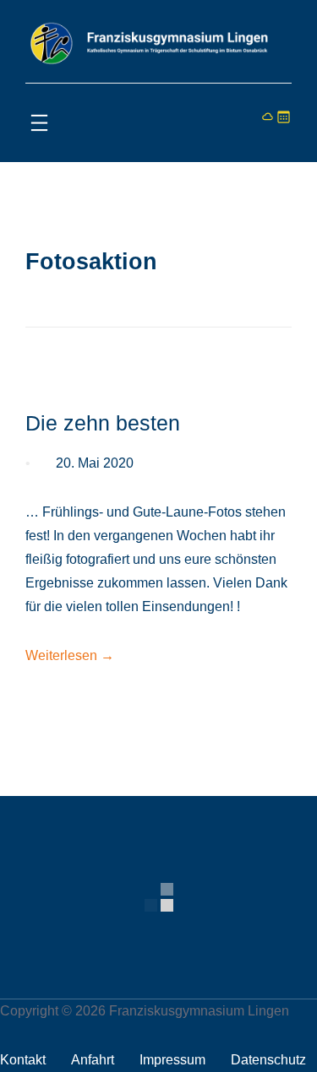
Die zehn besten (102, 423)
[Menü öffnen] (39, 123)
